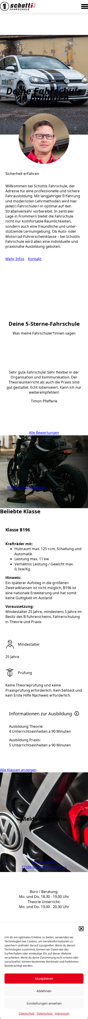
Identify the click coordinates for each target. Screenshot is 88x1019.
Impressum (62, 1013)
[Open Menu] (84, 6)
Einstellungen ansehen (44, 1003)
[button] (81, 928)
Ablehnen (44, 991)
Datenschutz (27, 1013)
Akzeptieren (44, 978)
